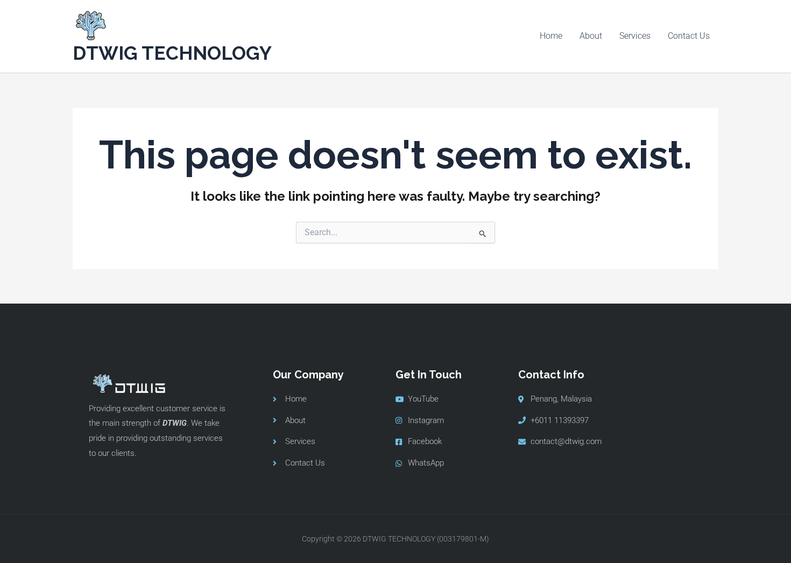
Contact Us (689, 36)
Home (551, 36)
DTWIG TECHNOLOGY (172, 53)
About (591, 36)
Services (635, 36)
